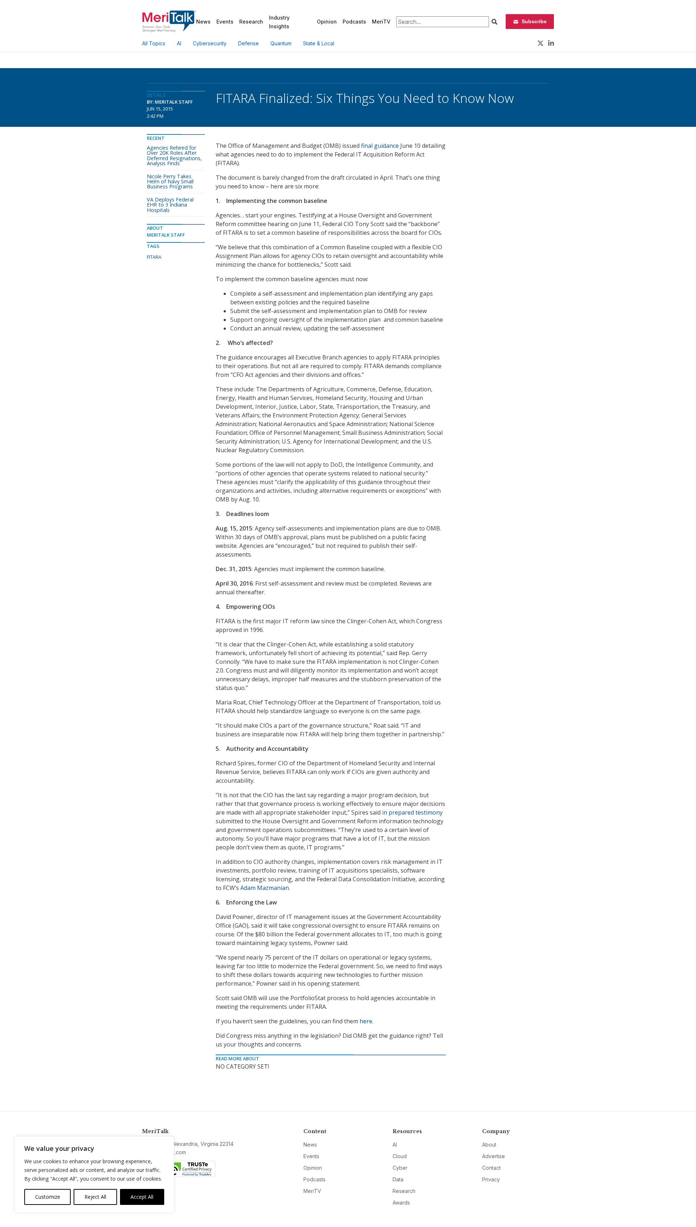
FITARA (154, 257)
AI (179, 43)
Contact (491, 1168)
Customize (47, 1196)
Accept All (141, 1196)
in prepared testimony (412, 812)
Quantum (280, 43)
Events (224, 21)
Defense (248, 43)
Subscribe (534, 21)
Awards (401, 1202)
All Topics (153, 43)
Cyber (400, 1168)
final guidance (380, 146)
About (489, 1144)
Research (251, 21)
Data (398, 1179)
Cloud (400, 1156)
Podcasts (354, 21)
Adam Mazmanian (264, 888)
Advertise (493, 1156)
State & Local (318, 43)
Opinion (327, 21)
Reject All (95, 1196)
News (203, 21)
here (366, 1021)
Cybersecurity (210, 43)
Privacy (491, 1179)
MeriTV (381, 21)
